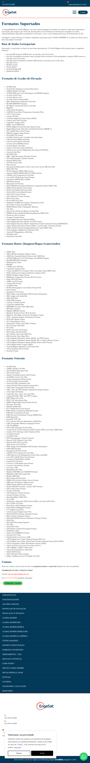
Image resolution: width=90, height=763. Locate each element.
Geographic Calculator (14, 686)
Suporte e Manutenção (13, 645)
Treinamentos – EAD (11, 654)
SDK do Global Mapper (13, 668)
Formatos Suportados (12, 650)
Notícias (6, 677)
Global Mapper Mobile (13, 627)
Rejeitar (19, 753)
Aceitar (42, 753)
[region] (30, 744)
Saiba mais (17, 747)
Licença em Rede (10, 641)
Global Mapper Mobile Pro (15, 631)
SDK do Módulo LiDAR (12, 673)
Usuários (6, 682)
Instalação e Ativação (13, 613)
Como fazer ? (8, 663)
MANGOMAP (7, 691)
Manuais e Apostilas (12, 659)
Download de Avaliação (14, 609)
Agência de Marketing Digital (43, 760)
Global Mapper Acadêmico (15, 636)
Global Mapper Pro (11, 622)
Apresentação (9, 595)
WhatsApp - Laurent (12, 583)
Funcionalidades (10, 600)
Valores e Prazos (10, 604)
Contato (83, 12)
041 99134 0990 (11, 578)
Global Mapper (9, 618)
